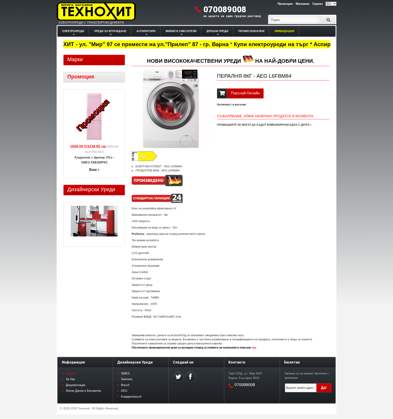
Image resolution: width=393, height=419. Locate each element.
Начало (71, 373)
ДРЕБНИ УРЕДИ (217, 31)
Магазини (302, 3)
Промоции (285, 3)
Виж (93, 170)
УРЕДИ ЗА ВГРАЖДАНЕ (110, 31)
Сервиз (317, 3)
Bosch (125, 385)
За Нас (70, 379)
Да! (324, 388)
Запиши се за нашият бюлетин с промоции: (306, 376)
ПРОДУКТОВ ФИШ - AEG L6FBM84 (158, 170)
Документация (75, 385)
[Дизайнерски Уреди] (94, 222)
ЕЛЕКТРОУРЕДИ (73, 31)
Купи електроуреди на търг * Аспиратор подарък (297, 44)
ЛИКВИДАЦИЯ (284, 31)
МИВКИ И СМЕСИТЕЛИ (181, 31)
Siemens (127, 379)
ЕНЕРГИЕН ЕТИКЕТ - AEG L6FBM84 (159, 166)
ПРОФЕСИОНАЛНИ (251, 31)
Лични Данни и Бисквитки (83, 390)
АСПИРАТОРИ (146, 31)
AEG (124, 390)
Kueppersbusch (131, 396)
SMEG (125, 373)
